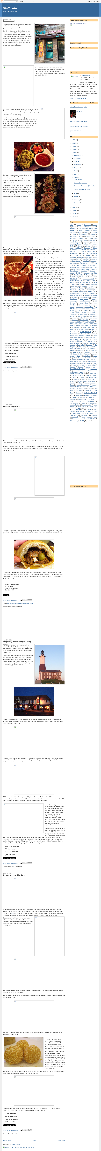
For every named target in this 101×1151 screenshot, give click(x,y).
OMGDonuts (73, 354)
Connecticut (77, 255)
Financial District (88, 279)
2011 (74, 207)
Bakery (94, 227)
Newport (72, 350)
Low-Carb (76, 327)
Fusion (90, 290)
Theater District (74, 405)
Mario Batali (84, 333)
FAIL (94, 275)
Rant (94, 367)
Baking (72, 228)
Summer (86, 395)
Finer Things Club (76, 280)
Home (34, 1140)
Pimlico (74, 359)
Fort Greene (75, 286)
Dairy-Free (94, 259)
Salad (74, 377)
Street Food (87, 390)
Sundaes (94, 395)
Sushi (74, 397)
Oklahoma (76, 352)
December (77, 155)
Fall (77, 277)
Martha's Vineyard (84, 335)
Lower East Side (88, 327)
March (76, 196)
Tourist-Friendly (81, 406)
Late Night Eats (93, 318)
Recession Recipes (77, 369)
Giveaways (82, 291)
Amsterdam (87, 225)
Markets (92, 334)
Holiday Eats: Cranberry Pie (78, 107)
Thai (79, 401)
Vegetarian (84, 415)
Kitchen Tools (82, 316)
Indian (72, 310)
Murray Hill (80, 345)
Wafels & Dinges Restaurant (78, 121)
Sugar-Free (79, 395)
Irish (79, 310)
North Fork (80, 350)
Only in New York (85, 354)
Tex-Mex (91, 399)
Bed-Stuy (87, 230)
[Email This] (23, 367)
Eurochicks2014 (78, 275)
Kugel (87, 318)
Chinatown (87, 248)
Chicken (78, 248)
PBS (74, 357)
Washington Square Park (78, 418)
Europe (88, 275)
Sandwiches (93, 377)
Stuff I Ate (10, 8)
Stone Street (79, 390)
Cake (95, 238)
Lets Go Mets (84, 320)
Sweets (91, 397)
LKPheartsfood (87, 75)
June (76, 174)
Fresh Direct (90, 288)
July (75, 171)
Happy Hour (84, 299)
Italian (85, 311)
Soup (72, 385)
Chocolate (83, 249)
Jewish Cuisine (83, 314)
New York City (75, 348)
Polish (84, 361)
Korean (95, 316)
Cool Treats (89, 257)
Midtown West (74, 343)
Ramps (88, 367)
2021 (74, 140)
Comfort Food (93, 253)
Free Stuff (73, 288)
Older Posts (61, 1140)
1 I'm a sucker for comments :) (11, 1130)
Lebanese (75, 320)
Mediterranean (74, 339)
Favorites (73, 279)
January (77, 203)
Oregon (94, 354)
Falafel (71, 276)
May (75, 177)
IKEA (93, 308)
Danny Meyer (76, 261)
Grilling (94, 297)
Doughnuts (90, 267)
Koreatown (74, 318)
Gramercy (92, 293)
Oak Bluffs (94, 350)
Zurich (89, 420)
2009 (74, 213)
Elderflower (86, 273)
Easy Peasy (74, 271)
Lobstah (72, 322)
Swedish (82, 397)
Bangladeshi (81, 228)
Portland (95, 363)
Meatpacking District (91, 337)
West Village (91, 418)
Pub (94, 365)
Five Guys (79, 111)
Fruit (78, 290)
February (77, 200)
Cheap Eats (10, 603)
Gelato (95, 289)
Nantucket (89, 345)
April (75, 193)
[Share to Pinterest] (31, 367)
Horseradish (84, 305)
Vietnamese (94, 415)
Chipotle (74, 249)
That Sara (82, 403)
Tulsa (94, 409)
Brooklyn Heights (90, 236)
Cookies (87, 255)
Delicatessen (73, 263)
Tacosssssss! (9, 21)
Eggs (78, 273)
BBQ (80, 230)
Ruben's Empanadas (11, 406)
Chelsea (16, 603)
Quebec (72, 367)
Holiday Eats (83, 303)
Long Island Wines (82, 325)
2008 (74, 216)
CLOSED (81, 251)
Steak (90, 388)
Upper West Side (78, 413)
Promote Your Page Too (81, 23)
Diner (77, 265)
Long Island (90, 322)
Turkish (72, 411)
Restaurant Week (84, 371)
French (81, 288)
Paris (78, 356)
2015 (74, 143)
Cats (94, 242)
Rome (87, 375)
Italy (94, 310)
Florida (72, 282)
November (77, 158)
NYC (87, 350)
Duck (96, 267)
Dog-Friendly (92, 265)
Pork (88, 363)
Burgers (82, 238)
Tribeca (88, 409)
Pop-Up (83, 363)
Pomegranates (74, 363)
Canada (74, 240)
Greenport (74, 297)
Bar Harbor (89, 228)
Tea (85, 399)
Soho (80, 383)
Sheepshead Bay (82, 381)
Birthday (86, 232)
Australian (81, 226)
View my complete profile (78, 98)
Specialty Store (74, 386)
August (76, 168)
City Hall (72, 251)
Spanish (94, 385)
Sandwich (83, 377)
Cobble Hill (91, 251)
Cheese (80, 246)
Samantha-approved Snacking (78, 126)
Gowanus (84, 293)
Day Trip (93, 261)
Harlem (93, 299)
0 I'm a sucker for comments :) (11, 367)
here (12, 913)
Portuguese (75, 365)
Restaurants (22, 603)
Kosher (81, 318)
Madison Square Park (82, 329)
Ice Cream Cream (84, 308)
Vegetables (73, 415)
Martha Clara (73, 335)
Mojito (84, 343)
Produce (82, 365)
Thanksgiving (90, 401)
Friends (72, 290)
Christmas (92, 249)
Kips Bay (73, 316)
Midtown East (91, 341)
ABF (71, 225)
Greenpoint (94, 295)
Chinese (95, 248)
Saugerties (76, 379)
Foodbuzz (81, 284)
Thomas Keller (86, 405)
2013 (74, 149)
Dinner (85, 265)
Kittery (90, 316)
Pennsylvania (81, 357)
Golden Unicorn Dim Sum (14, 875)
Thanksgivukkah (74, 403)
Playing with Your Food (75, 361)
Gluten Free (91, 291)
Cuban (78, 259)
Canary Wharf (83, 240)
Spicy (84, 386)
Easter (93, 269)
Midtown (80, 341)
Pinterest (86, 359)
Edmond (72, 273)
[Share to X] (27, 367)
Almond (79, 225)
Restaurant (94, 369)
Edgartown (92, 271)
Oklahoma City (89, 352)
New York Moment (89, 348)
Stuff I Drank (29, 603)
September (77, 164)
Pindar (80, 359)
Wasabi (95, 417)
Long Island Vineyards (78, 323)
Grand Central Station (76, 295)
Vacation (90, 413)
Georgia (74, 291)
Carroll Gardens (75, 242)
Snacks (72, 383)
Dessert (83, 263)
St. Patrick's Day (81, 388)
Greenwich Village (84, 297)
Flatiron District (90, 280)
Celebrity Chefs (75, 244)
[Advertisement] (18, 389)
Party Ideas (86, 356)
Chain (86, 244)
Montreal (92, 343)
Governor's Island (74, 293)
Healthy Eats (85, 301)
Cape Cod (92, 240)
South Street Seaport (83, 385)
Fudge (84, 289)
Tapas (80, 399)
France (93, 286)
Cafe (90, 238)
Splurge (91, 386)
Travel (76, 409)
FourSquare (85, 286)
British (93, 234)
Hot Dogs (93, 305)
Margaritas (73, 334)
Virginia (83, 417)
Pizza (93, 359)
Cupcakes (85, 259)
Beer (79, 232)
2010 (74, 210)
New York (92, 347)
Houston (72, 307)
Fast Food (92, 277)
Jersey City (92, 312)
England (94, 273)
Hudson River (79, 307)
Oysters (72, 356)
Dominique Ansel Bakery (77, 267)
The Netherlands (92, 403)
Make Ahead (73, 331)
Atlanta (74, 227)
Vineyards (75, 417)
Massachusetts (77, 337)
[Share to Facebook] (29, 367)
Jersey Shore (73, 314)
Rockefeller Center (77, 375)
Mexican (85, 339)
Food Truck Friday (83, 282)
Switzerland (73, 399)
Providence (88, 365)
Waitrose (89, 417)
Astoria (95, 225)
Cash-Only (86, 242)
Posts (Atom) (16, 1144)
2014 (74, 146)
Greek (87, 295)
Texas (71, 401)
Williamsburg (74, 421)
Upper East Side (92, 411)
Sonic (86, 383)
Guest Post (73, 299)
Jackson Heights (74, 312)
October (77, 161)
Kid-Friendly (92, 314)
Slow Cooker (92, 381)
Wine (82, 421)
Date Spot (86, 261)
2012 (74, 152)
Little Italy (93, 320)
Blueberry (94, 232)
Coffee (83, 253)
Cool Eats (81, 257)
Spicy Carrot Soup (75, 131)
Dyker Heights (75, 269)
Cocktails (73, 253)
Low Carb (94, 325)
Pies (96, 358)
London (78, 322)
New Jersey (82, 347)
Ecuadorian (84, 271)
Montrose (72, 345)
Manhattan (85, 331)
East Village (85, 269)
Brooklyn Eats (75, 236)
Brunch (72, 238)
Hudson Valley (89, 307)
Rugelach (94, 375)
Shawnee (73, 381)
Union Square (80, 411)
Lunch (72, 329)
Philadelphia (89, 357)
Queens (80, 367)
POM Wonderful (92, 361)
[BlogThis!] (25, 367)
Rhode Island (93, 373)
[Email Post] (21, 367)
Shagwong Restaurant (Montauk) (17, 642)
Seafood (91, 379)
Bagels (87, 227)
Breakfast (83, 234)
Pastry (95, 356)
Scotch (83, 379)
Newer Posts (7, 1140)
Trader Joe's (93, 406)
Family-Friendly (83, 276)
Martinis (95, 335)
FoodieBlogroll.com (92, 284)
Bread (74, 234)
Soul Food (92, 383)
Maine (92, 329)
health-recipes (73, 301)
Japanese (84, 312)
